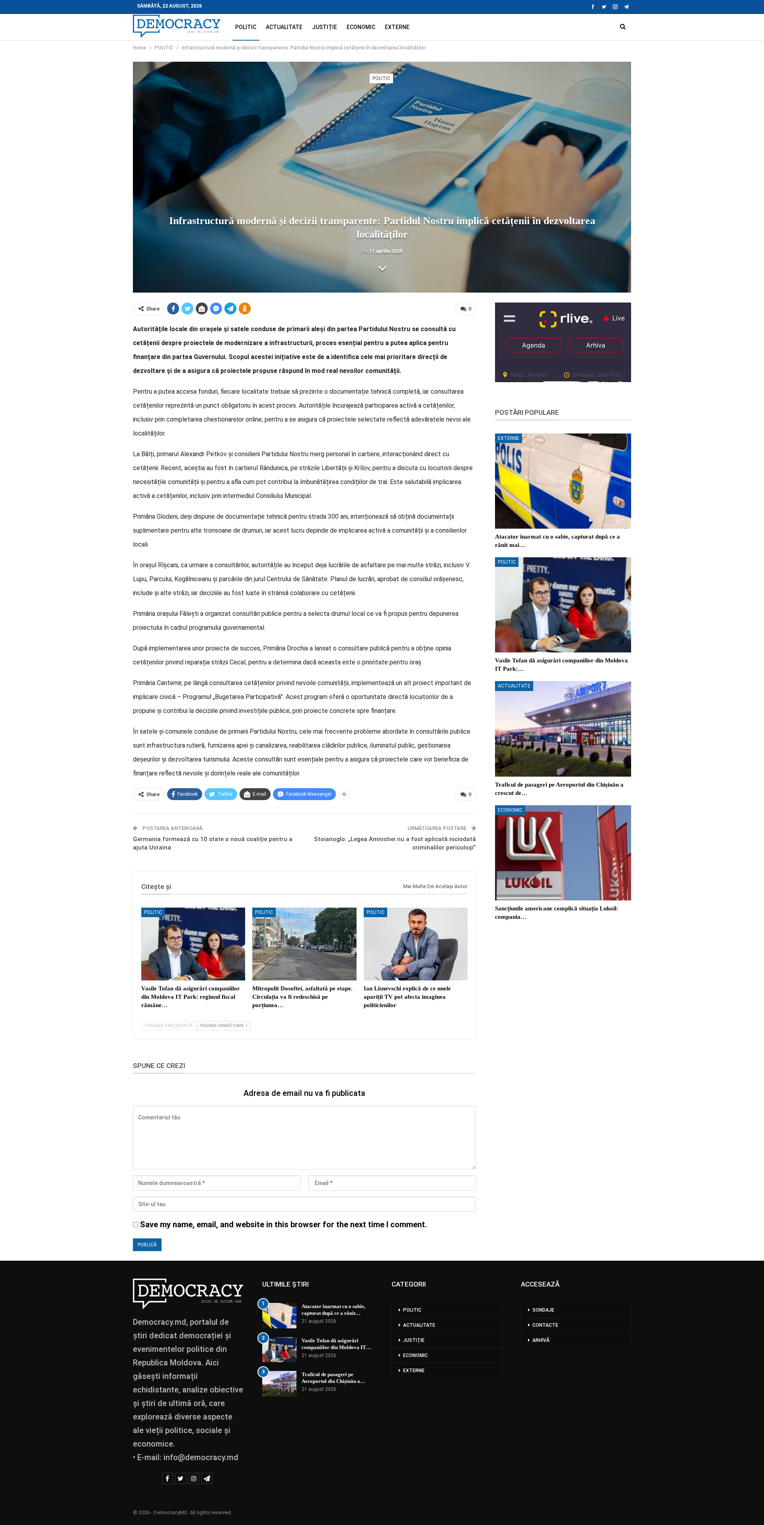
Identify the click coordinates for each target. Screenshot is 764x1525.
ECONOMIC (361, 27)
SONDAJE (543, 1310)
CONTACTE (545, 1325)
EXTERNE (397, 27)
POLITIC (245, 27)
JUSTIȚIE (324, 27)
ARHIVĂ (541, 1340)
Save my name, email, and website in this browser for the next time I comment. (283, 1224)
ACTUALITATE (284, 27)
